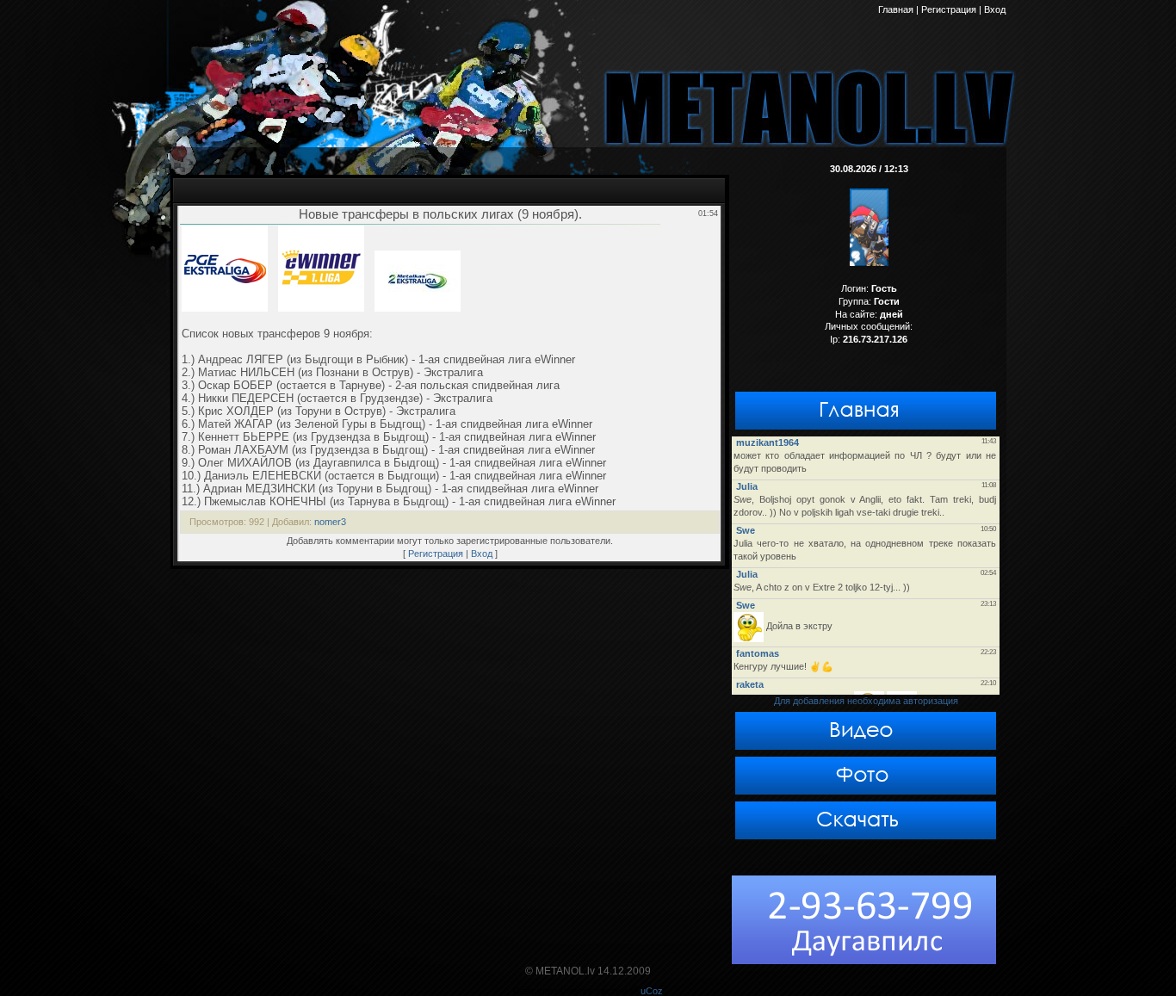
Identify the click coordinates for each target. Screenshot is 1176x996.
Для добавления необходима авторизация (866, 701)
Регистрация (435, 553)
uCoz (652, 991)
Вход (481, 553)
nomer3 (330, 522)
